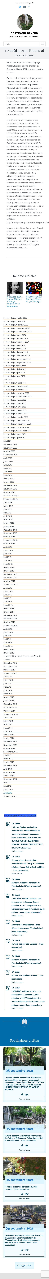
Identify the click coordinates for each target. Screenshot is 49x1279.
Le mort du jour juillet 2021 (14, 437)
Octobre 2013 (9, 748)
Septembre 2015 (10, 673)
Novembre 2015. (10, 666)
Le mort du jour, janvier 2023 (15, 389)
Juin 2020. (7, 465)
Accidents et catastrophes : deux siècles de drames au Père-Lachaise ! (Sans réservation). (27, 928)
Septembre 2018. (10, 540)
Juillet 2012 (8, 789)
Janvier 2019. (8, 526)
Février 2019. (8, 523)
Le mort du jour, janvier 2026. (15, 325)
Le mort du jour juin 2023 (14, 372)
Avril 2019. (7, 516)
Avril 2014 (7, 731)
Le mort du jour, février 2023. (15, 386)
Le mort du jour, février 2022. (15, 413)
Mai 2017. (7, 598)
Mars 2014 (7, 728)
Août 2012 (7, 793)
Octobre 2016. (9, 622)
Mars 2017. (8, 605)
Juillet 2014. (8, 721)
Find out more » (17, 851)
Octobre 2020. (9, 451)
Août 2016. (7, 629)
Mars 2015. (8, 693)
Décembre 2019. (10, 485)
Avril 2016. (7, 642)
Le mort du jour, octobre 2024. (16, 342)
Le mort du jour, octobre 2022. (16, 393)
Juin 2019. (7, 509)
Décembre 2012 (10, 765)
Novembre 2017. (10, 577)
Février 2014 (8, 734)
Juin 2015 (7, 683)
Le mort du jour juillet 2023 (14, 369)
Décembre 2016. (10, 615)
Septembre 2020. (10, 454)
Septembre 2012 (10, 796)
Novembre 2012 (10, 779)
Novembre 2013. (10, 745)
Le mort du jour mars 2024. (14, 348)
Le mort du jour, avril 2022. (14, 407)
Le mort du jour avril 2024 (14, 345)
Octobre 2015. (9, 670)
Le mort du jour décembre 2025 (16, 328)
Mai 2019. (7, 513)
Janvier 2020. (8, 482)
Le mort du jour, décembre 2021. (17, 420)
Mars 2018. (8, 564)
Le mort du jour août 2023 (14, 365)
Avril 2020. (7, 471)
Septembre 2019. (10, 499)
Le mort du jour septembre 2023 (17, 362)
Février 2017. (8, 608)
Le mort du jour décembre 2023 (16, 355)
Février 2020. (8, 478)
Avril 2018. (7, 560)
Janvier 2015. (8, 700)
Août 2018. (7, 547)
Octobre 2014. (9, 711)
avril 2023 (7, 379)
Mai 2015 (7, 687)
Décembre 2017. (10, 574)
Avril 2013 (7, 769)
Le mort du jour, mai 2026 (14, 321)
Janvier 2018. (8, 571)
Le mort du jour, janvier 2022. (15, 417)
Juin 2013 (7, 755)
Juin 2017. (7, 595)
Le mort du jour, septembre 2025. (17, 331)
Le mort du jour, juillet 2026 (15, 318)
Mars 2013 (7, 758)
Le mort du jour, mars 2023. (15, 383)
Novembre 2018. (10, 533)
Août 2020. (7, 458)
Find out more (24, 1099)
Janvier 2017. (8, 612)
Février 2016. (8, 649)
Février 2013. (8, 775)
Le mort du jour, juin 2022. (14, 403)
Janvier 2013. (8, 762)
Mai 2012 (7, 782)
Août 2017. (7, 588)
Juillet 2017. (8, 591)
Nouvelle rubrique (11, 495)
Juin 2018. (7, 553)
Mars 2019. (8, 519)
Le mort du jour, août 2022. (15, 400)
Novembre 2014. (10, 707)
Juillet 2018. (8, 550)
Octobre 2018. (9, 543)
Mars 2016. (8, 646)
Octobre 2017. (9, 581)
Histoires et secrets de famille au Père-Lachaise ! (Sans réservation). (21, 1188)
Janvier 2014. (8, 738)
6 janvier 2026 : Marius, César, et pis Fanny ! (34, 299)
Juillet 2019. (8, 506)
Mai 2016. (7, 639)
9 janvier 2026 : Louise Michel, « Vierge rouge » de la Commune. (14, 301)
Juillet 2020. (8, 461)
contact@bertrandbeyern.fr (24, 3)
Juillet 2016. (8, 632)
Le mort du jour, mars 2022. (15, 410)
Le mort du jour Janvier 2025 (15, 338)
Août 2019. (7, 502)
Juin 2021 (7, 441)
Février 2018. (8, 567)
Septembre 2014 (10, 714)
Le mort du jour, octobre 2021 (16, 427)
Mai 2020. (7, 468)
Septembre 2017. (10, 584)
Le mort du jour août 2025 (14, 335)
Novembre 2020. (10, 448)
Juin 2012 (7, 786)
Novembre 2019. (10, 489)
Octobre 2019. (9, 492)
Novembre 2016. (10, 618)
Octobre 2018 (9, 536)
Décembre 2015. (10, 663)
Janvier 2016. (8, 653)
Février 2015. (8, 697)
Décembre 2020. (10, 444)
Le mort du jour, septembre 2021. (17, 431)
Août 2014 (7, 717)
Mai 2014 (7, 724)
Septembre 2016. (10, 625)
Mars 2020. (8, 475)
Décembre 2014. (10, 704)
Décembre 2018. (10, 530)
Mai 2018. (7, 557)
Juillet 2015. (8, 680)
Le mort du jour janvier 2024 (15, 352)
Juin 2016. (7, 635)
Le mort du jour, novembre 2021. (17, 424)
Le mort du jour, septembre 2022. (17, 396)
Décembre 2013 (10, 741)
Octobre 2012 (9, 772)
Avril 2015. (7, 690)
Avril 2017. (7, 601)
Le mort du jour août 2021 (14, 434)
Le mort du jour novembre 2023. (17, 359)
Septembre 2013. (10, 752)
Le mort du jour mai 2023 (14, 376)
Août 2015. (7, 676)
